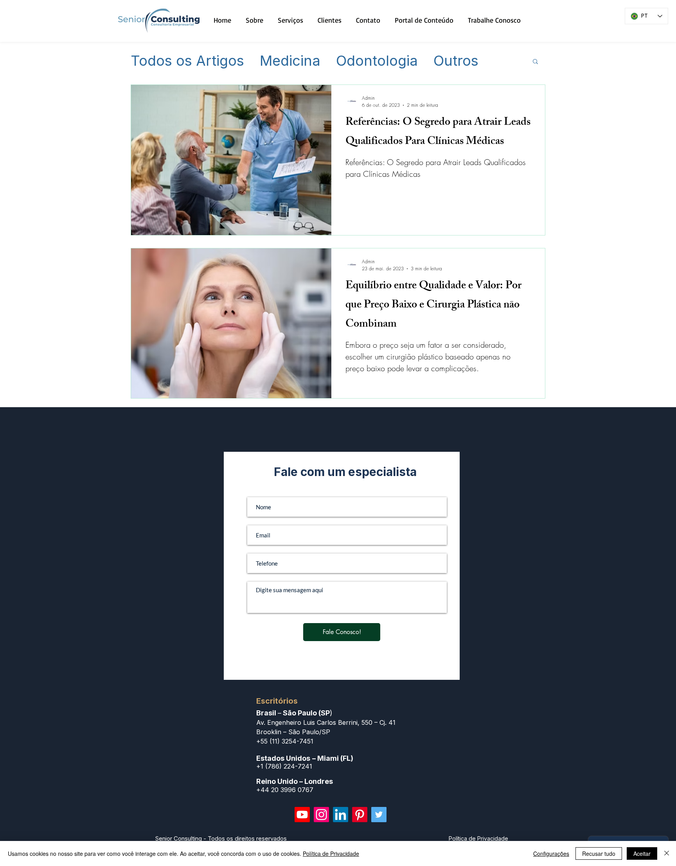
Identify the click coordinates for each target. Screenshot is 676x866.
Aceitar (642, 853)
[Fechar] (666, 853)
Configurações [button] (551, 853)
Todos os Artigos (187, 61)
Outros (455, 61)
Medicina (290, 61)
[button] (535, 62)
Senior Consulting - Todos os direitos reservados (221, 838)
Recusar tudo (598, 853)
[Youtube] (302, 814)
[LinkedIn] (340, 814)
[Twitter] (379, 814)
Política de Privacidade (331, 853)
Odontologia (377, 61)
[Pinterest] (359, 814)
